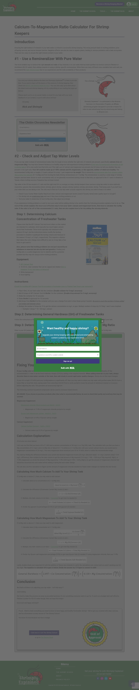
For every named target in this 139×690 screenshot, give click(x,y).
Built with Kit (67, 368)
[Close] (102, 321)
